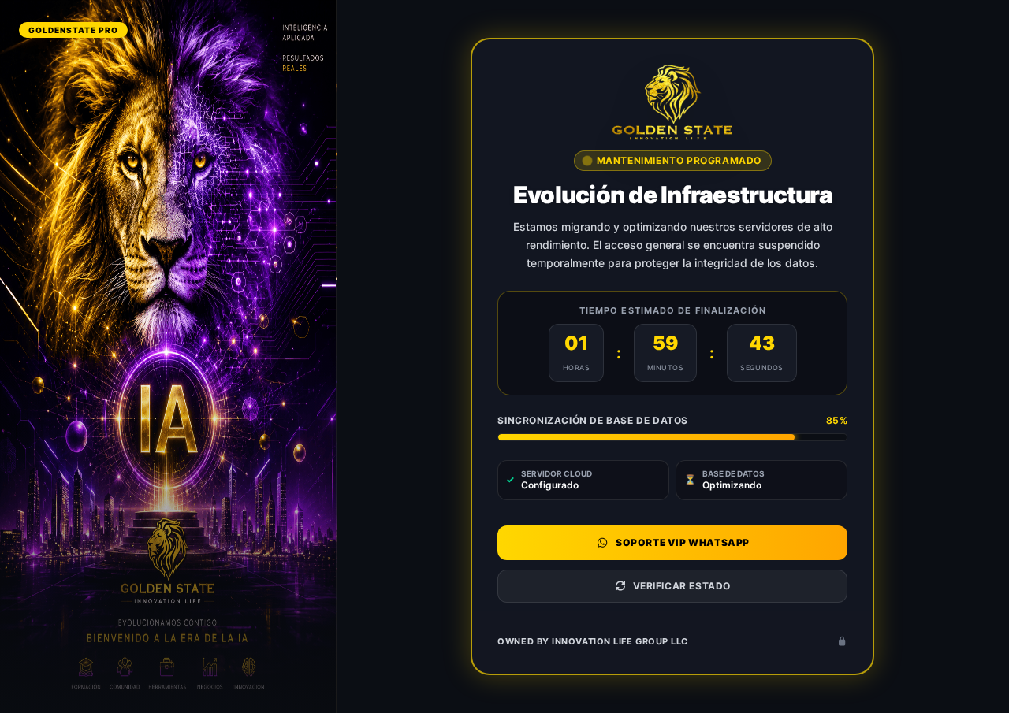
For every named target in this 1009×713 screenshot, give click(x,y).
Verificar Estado (682, 586)
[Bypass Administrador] (842, 641)
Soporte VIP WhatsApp (683, 542)
